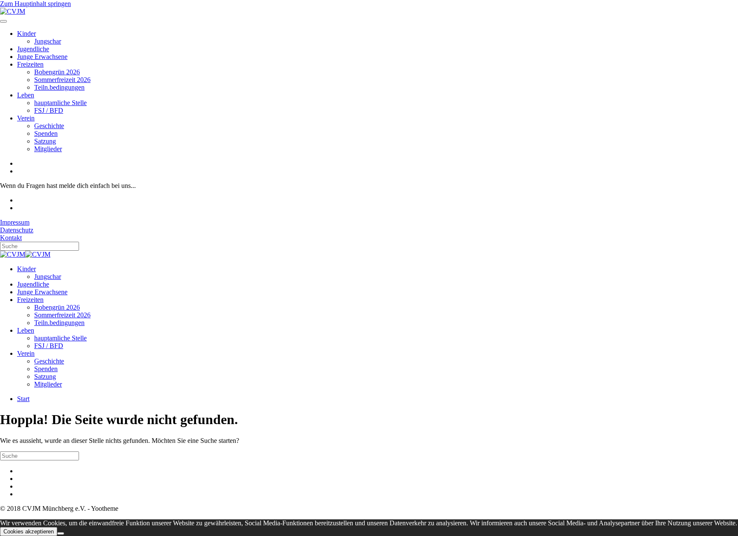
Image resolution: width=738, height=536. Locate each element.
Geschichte (49, 125)
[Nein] (60, 533)
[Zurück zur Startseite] (12, 11)
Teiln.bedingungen (59, 87)
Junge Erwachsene (42, 56)
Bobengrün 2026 (57, 72)
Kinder (26, 33)
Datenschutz (16, 230)
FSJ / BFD (48, 110)
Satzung (45, 141)
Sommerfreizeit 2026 (62, 79)
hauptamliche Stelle (60, 102)
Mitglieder (48, 148)
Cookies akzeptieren (28, 531)
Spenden (46, 133)
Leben (25, 95)
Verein (26, 118)
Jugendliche (33, 49)
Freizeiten (30, 64)
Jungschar (47, 41)
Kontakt (11, 237)
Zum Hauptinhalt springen (35, 3)
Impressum (14, 222)
